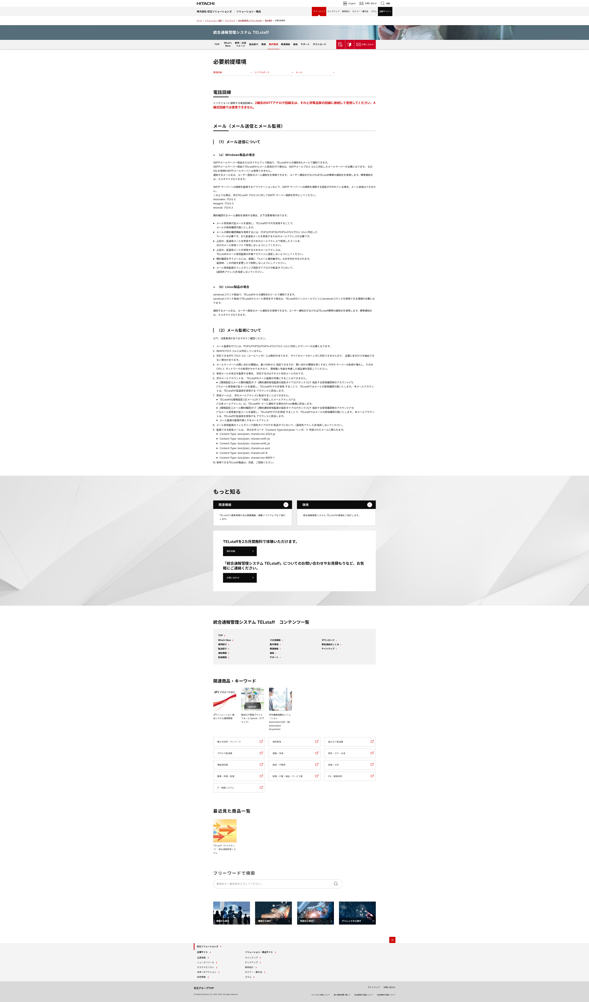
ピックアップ (333, 11)
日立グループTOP (204, 988)
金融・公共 (333, 764)
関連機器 (285, 44)
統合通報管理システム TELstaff (250, 20)
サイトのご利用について (320, 995)
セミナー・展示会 (360, 11)
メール (299, 72)
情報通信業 (222, 764)
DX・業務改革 (335, 776)
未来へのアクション (206, 972)
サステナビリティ (205, 967)
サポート (305, 44)
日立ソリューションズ (207, 946)
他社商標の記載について (386, 995)
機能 (263, 44)
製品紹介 (253, 44)
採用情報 (201, 977)
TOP (216, 44)
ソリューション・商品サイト (259, 952)
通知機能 (222, 653)
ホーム (199, 20)
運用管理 (277, 741)
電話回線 (217, 72)
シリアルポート (261, 72)
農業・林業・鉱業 (225, 776)
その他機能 (275, 640)
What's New (224, 640)
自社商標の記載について (363, 995)
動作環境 (268, 20)
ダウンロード (319, 44)
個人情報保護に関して (342, 995)
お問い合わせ (233, 577)
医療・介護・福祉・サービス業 (288, 776)
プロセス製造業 (224, 753)
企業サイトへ (385, 11)
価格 (295, 44)
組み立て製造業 (335, 741)
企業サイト (202, 952)
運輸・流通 (278, 753)
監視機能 (222, 657)
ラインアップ (319, 11)
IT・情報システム (225, 787)
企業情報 (201, 957)
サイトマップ (328, 648)
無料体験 (231, 551)
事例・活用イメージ (240, 44)
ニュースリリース (205, 962)
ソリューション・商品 (213, 20)
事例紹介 (346, 11)
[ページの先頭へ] (392, 940)
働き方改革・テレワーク (229, 741)
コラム (374, 11)
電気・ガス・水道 (336, 753)
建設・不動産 (279, 764)
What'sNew (228, 44)
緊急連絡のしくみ (330, 644)
